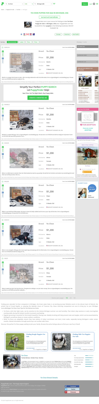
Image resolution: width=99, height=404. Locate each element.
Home (2, 9)
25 (71, 298)
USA (47, 73)
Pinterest (73, 392)
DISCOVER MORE (30, 348)
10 (67, 298)
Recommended (12, 42)
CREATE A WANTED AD (38, 98)
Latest (21, 42)
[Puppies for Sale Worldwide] (21, 34)
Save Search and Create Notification (49, 17)
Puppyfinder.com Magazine (41, 349)
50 (75, 298)
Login (90, 4)
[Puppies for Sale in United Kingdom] (31, 34)
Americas (67, 34)
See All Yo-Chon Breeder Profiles (86, 140)
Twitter (73, 389)
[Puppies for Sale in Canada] (28, 34)
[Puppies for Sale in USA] (24, 34)
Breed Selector (13, 389)
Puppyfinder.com (5, 385)
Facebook (73, 386)
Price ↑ (36, 42)
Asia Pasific (76, 34)
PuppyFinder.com (6, 384)
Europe (58, 34)
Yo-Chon (18, 9)
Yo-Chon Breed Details (49, 378)
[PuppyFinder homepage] (2, 3)
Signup (85, 4)
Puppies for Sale (10, 9)
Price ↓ (29, 42)
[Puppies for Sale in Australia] (34, 34)
